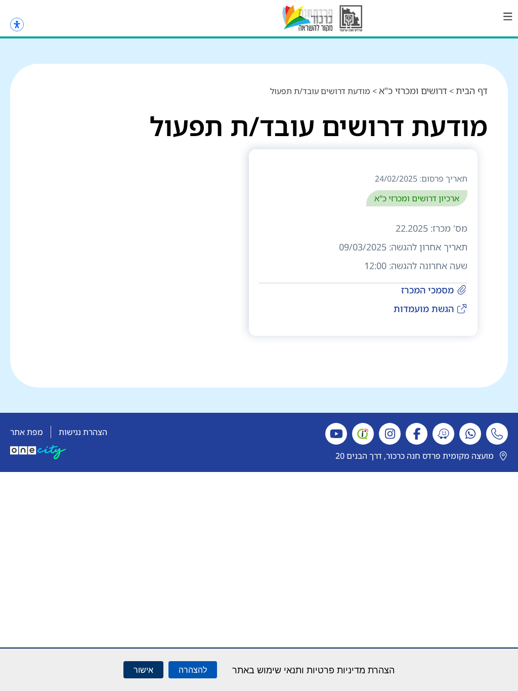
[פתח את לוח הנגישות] (17, 24)
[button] (508, 17)
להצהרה (193, 670)
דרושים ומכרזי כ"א (413, 90)
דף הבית (472, 90)
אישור (143, 670)
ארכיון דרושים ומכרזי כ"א (416, 198)
